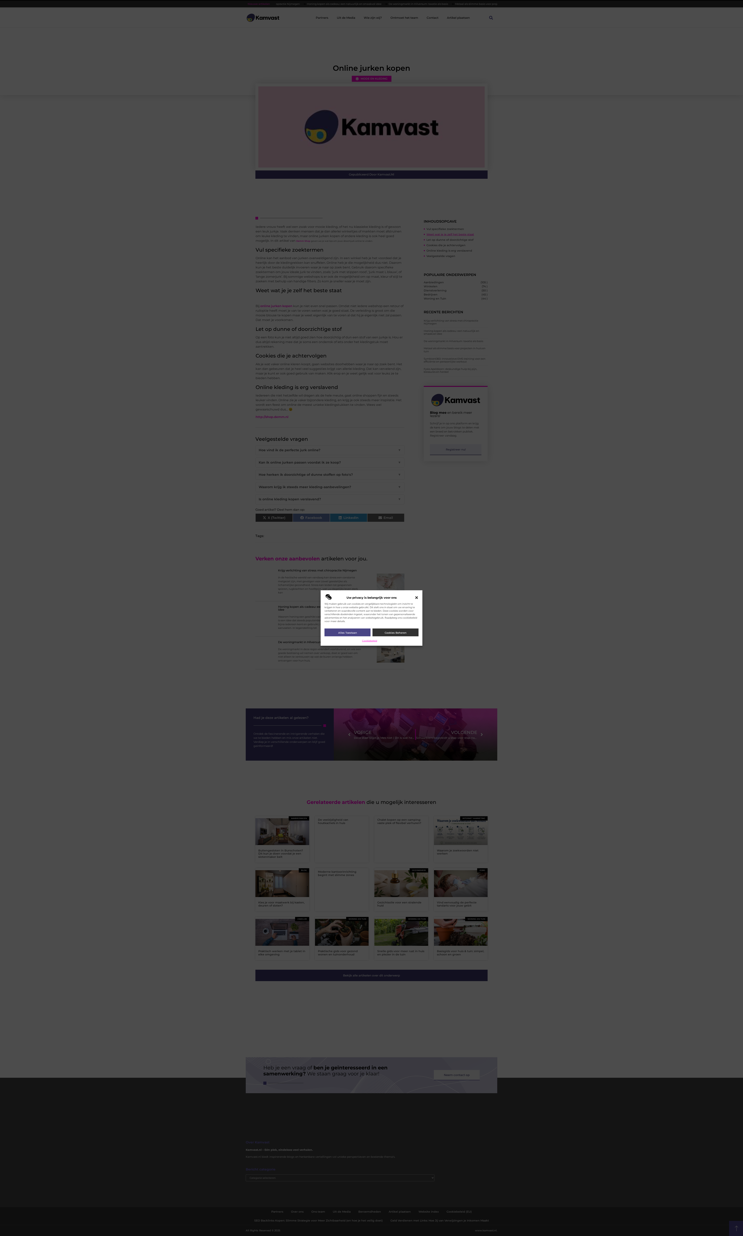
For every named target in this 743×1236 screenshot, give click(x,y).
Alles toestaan (347, 632)
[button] (417, 597)
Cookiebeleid (369, 640)
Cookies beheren (396, 632)
